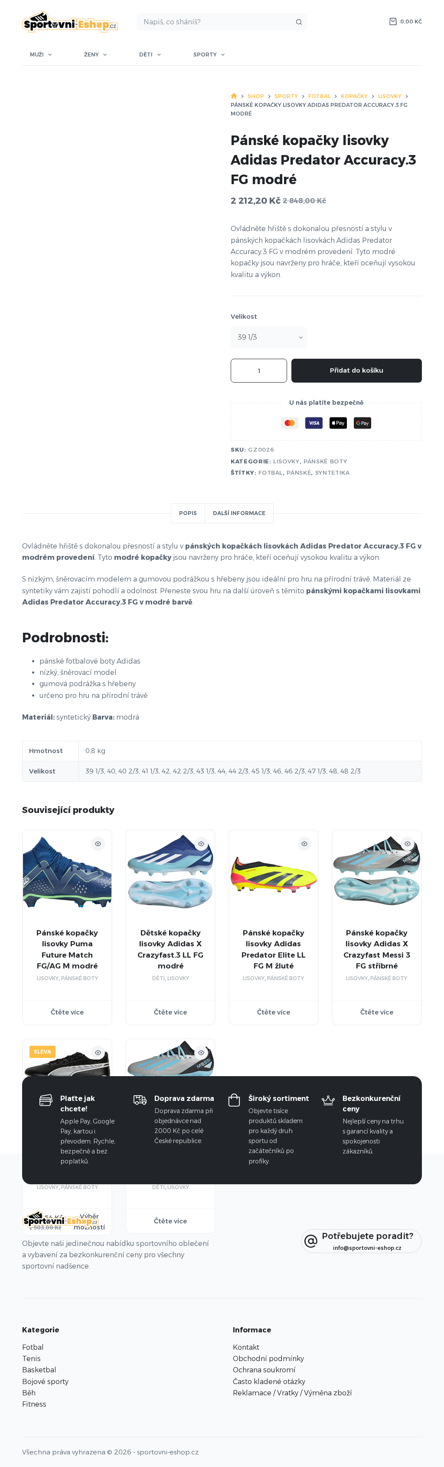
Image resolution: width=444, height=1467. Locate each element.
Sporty (205, 54)
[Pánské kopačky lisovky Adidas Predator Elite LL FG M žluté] (273, 874)
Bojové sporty (45, 1382)
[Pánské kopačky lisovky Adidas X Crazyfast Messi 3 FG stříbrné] (377, 874)
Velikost (244, 316)
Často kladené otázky (269, 1382)
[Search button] (299, 21)
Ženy (91, 54)
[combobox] (214, 21)
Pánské (299, 472)
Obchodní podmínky (268, 1359)
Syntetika (332, 472)
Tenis (31, 1359)
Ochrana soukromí (264, 1370)
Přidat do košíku (356, 370)
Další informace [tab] (239, 513)
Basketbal (39, 1370)
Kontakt (246, 1347)
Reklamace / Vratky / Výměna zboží (292, 1393)
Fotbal (270, 472)
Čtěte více (67, 1012)
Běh (29, 1393)
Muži (37, 54)
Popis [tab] (188, 513)
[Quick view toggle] (98, 844)
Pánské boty (325, 461)
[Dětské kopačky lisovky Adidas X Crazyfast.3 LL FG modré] (170, 874)
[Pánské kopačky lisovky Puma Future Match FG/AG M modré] (67, 874)
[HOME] (234, 96)
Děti (146, 54)
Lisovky (286, 461)
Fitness (34, 1404)
